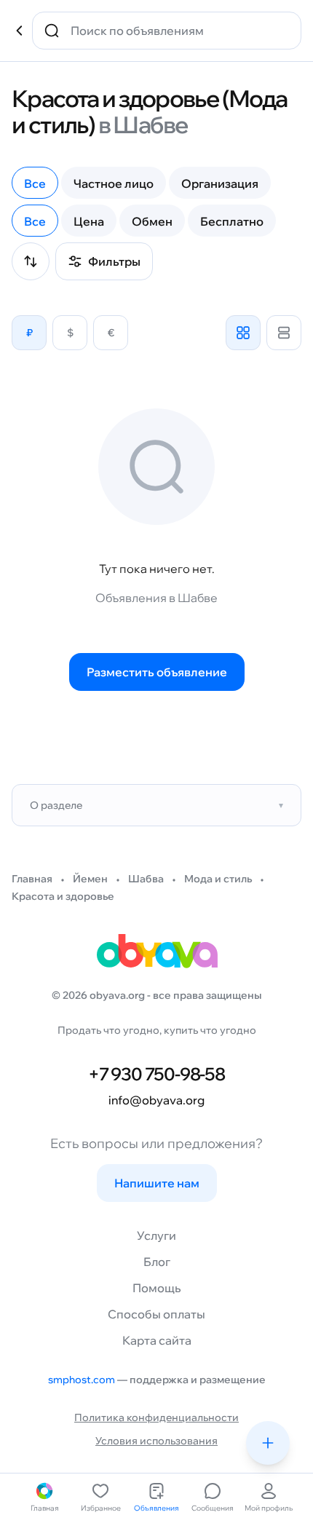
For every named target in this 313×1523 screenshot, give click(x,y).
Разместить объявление (157, 672)
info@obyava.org (156, 1100)
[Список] (283, 332)
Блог (156, 1261)
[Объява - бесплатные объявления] (156, 956)
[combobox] (177, 30)
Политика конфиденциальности (156, 1417)
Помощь (156, 1288)
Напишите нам (156, 1183)
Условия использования (156, 1441)
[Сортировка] (30, 261)
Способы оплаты (156, 1314)
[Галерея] (243, 332)
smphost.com (81, 1379)
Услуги (156, 1235)
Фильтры (114, 261)
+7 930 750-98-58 (156, 1074)
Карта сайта (156, 1340)
